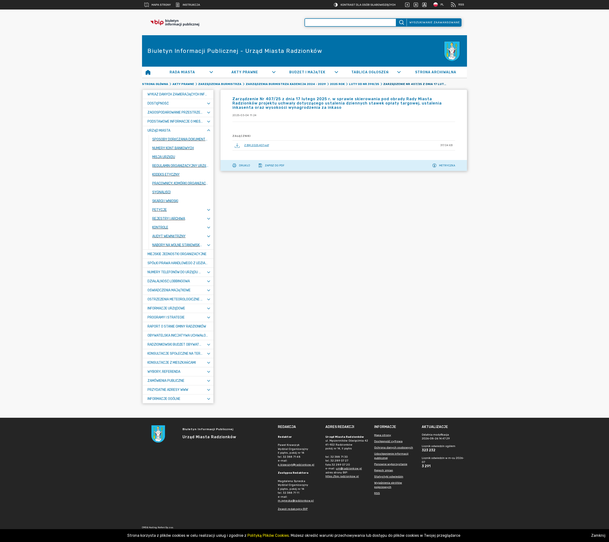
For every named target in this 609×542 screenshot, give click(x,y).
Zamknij (598, 535)
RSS (461, 4)
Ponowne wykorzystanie (390, 464)
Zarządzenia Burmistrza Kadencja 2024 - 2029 (286, 84)
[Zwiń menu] (208, 130)
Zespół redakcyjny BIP (293, 509)
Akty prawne (183, 84)
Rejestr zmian (383, 470)
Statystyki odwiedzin (388, 476)
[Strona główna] (148, 72)
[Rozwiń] (211, 72)
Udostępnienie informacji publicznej (391, 456)
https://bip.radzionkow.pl (342, 476)
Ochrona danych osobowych (393, 447)
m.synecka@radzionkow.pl (296, 500)
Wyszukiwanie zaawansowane (434, 22)
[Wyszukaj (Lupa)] (401, 22)
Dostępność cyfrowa (388, 441)
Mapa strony (161, 4)
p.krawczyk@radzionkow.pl (296, 464)
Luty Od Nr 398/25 (364, 84)
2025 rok (337, 84)
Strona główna (155, 84)
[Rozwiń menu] (208, 103)
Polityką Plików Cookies (268, 535)
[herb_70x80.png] (453, 51)
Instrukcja (191, 4)
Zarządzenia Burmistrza (219, 84)
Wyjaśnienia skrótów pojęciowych (388, 485)
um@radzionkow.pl (349, 468)
